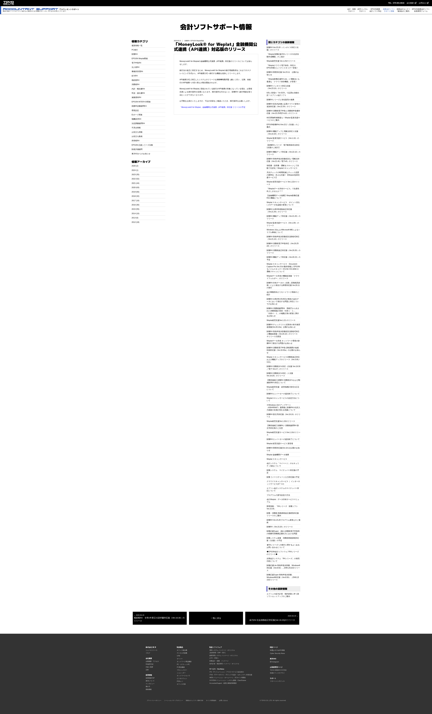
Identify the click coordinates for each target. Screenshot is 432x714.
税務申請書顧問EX (139, 106)
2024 (134, 170)
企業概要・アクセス (152, 661)
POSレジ (180, 681)
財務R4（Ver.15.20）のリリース (280, 527)
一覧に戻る (216, 618)
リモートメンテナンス (277, 681)
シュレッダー (181, 673)
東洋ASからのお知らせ (141, 154)
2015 (134, 209)
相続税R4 (135, 80)
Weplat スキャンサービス (277, 459)
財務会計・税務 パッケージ (218, 661)
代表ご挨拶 (149, 667)
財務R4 (135, 54)
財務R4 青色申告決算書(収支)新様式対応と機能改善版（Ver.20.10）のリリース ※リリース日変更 (283, 333)
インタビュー (150, 683)
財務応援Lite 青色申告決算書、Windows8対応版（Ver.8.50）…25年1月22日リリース (283, 567)
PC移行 (135, 50)
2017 (134, 201)
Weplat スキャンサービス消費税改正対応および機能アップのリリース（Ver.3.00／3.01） (283, 359)
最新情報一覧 (137, 46)
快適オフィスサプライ (277, 673)
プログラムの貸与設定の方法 (278, 495)
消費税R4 (135, 84)
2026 (134, 166)
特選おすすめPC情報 (277, 650)
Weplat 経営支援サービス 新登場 (280, 443)
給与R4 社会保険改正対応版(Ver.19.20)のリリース (274, 618)
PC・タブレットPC (183, 664)
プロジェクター (182, 670)
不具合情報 (136, 128)
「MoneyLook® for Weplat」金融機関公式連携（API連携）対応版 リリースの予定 (212, 107)
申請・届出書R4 (138, 93)
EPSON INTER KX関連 (141, 102)
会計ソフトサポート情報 (216, 26)
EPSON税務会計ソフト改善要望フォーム (421, 10)
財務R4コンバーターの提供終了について (283, 394)
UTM (178, 656)
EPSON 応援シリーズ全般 (142, 145)
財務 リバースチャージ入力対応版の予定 (283, 477)
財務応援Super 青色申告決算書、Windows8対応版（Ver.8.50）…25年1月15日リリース (283, 577)
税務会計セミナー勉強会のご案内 (403, 10)
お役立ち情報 (137, 132)
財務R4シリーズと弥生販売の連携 (280, 100)
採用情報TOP (150, 678)
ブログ (148, 653)
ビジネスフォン (182, 678)
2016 (134, 205)
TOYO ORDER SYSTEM (278, 670)
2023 (134, 174)
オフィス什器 (181, 684)
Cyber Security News (277, 653)
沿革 (147, 670)
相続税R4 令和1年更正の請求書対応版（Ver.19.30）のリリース (159, 618)
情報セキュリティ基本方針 (194, 700)
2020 (134, 187)
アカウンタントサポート (41, 10)
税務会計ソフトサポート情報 (389, 10)
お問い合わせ (223, 700)
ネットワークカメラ (183, 675)
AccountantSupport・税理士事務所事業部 (223, 683)
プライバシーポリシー (154, 700)
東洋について (150, 681)
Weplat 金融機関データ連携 (278, 455)
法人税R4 (135, 67)
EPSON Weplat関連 (140, 58)
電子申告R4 (136, 63)
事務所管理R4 (137, 71)
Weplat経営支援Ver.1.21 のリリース (281, 320)
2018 (134, 196)
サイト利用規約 (211, 700)
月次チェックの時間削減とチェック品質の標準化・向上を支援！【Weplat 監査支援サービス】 (283, 174)
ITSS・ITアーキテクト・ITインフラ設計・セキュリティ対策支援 (230, 675)
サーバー (180, 659)
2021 (134, 183)
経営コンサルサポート (363, 10)
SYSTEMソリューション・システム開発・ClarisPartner (227, 680)
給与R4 (135, 76)
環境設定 (135, 110)
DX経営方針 (150, 664)
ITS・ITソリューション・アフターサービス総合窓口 (226, 672)
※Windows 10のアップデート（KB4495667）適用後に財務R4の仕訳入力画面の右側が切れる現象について (283, 407)
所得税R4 (135, 141)
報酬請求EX (136, 119)
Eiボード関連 (137, 115)
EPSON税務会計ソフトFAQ (375, 10)
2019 (134, 192)
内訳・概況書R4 (138, 89)
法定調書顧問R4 (138, 123)
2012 (134, 222)
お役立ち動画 (137, 136)
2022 (134, 179)
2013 (134, 218)
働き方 (148, 686)
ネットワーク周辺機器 (184, 661)
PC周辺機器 (181, 667)
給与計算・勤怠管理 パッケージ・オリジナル (224, 664)
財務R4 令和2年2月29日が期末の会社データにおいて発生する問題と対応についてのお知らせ (283, 301)
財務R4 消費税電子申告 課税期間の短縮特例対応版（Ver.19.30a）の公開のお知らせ (283, 350)
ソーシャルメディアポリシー (173, 700)
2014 (134, 213)
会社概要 (410, 3)
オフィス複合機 (182, 650)
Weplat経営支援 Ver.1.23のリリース (281, 61)
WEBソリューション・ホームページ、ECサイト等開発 (227, 677)
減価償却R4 (136, 97)
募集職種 (149, 689)
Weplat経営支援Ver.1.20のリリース (281, 421)
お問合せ (422, 3)
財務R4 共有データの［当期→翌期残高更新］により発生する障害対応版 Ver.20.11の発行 (283, 285)
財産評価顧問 (137, 149)
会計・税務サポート (351, 10)
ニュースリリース (151, 650)
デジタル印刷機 (182, 653)
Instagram (275, 662)
